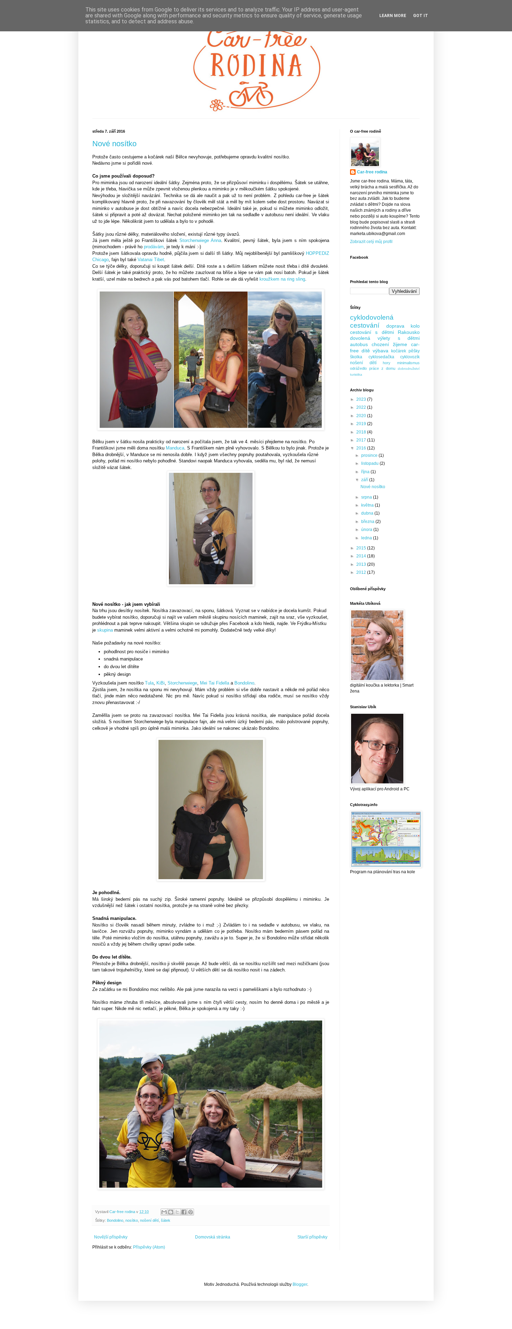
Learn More (392, 15)
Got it (420, 15)
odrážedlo (358, 368)
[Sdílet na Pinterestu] (190, 1212)
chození (380, 344)
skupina (105, 630)
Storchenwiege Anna (200, 240)
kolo (415, 326)
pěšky (414, 351)
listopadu (370, 463)
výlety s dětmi (399, 338)
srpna (367, 497)
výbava (380, 350)
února (367, 529)
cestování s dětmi (372, 332)
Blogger (300, 1284)
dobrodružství (409, 368)
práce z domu (382, 368)
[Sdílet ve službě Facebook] (183, 1212)
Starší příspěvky (312, 1237)
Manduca (175, 448)
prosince (370, 455)
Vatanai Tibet (151, 259)
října (366, 471)
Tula (149, 683)
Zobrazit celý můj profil (371, 241)
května (368, 505)
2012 (361, 572)
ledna (367, 537)
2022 (361, 407)
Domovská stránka (212, 1237)
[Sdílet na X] (177, 1212)
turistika (356, 374)
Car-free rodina (372, 172)
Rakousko (409, 332)
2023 (361, 399)
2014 (361, 556)
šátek (165, 1220)
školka (356, 356)
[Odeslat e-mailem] (164, 1212)
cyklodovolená (372, 317)
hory (386, 363)
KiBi (160, 683)
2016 (361, 448)
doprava (395, 326)
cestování (364, 325)
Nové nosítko (114, 143)
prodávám (154, 246)
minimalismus (408, 363)
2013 (361, 564)
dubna (367, 513)
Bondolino (244, 683)
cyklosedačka (381, 356)
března (368, 521)
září (365, 479)
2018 (361, 432)
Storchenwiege (182, 683)
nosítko (131, 1220)
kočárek (398, 351)
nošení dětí (149, 1220)
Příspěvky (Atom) (149, 1247)
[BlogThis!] (170, 1212)
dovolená (360, 338)
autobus (359, 344)
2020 (361, 415)
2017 (361, 440)
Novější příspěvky (110, 1237)
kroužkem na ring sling (282, 279)
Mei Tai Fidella (214, 683)
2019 (361, 423)
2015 (361, 548)
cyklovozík (410, 356)
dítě (366, 350)
